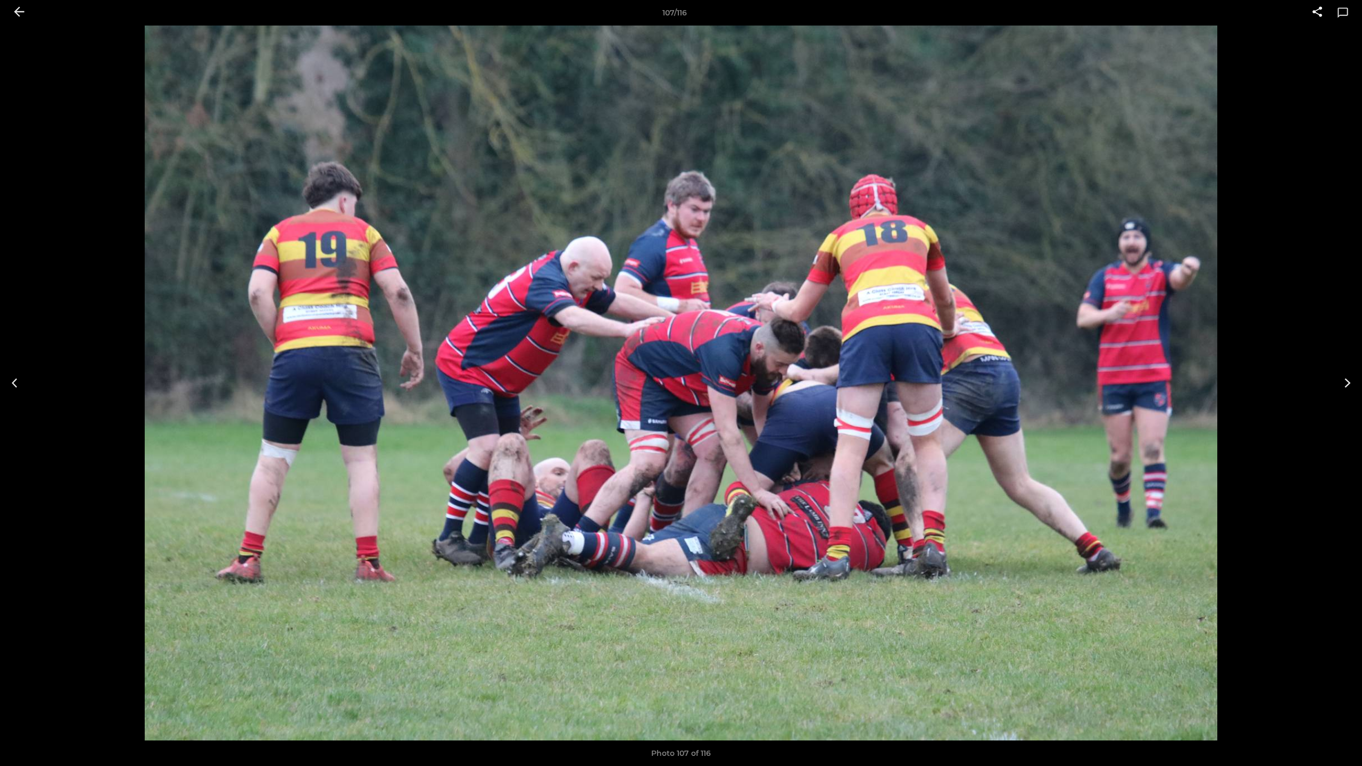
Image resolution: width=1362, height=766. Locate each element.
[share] (1317, 12)
